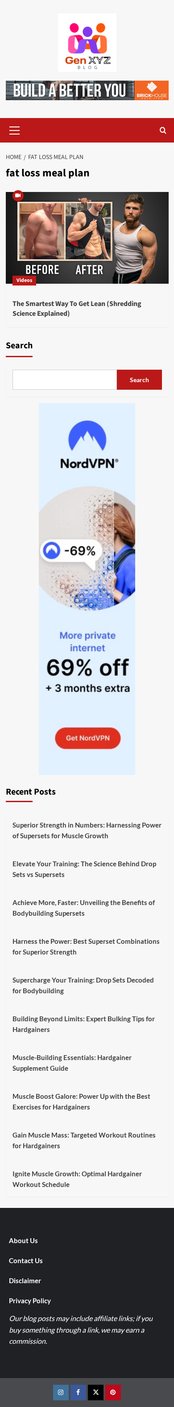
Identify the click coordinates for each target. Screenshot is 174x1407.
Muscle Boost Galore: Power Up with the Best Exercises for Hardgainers (81, 1101)
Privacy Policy (30, 1301)
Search (19, 345)
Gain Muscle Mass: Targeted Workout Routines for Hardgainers (84, 1140)
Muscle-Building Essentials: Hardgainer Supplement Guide (72, 1062)
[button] (15, 129)
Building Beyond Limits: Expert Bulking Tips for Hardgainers (83, 1024)
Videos (24, 280)
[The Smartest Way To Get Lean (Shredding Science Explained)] (87, 238)
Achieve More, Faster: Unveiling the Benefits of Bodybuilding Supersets (83, 907)
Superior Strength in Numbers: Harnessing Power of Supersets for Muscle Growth (87, 830)
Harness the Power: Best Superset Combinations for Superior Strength (86, 946)
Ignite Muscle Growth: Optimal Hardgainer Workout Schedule (77, 1179)
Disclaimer (25, 1280)
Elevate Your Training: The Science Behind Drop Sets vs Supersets (84, 869)
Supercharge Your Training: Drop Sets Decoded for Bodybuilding (83, 985)
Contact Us (26, 1260)
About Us (23, 1240)
